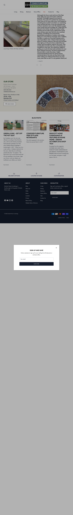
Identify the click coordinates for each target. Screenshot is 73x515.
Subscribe (36, 264)
